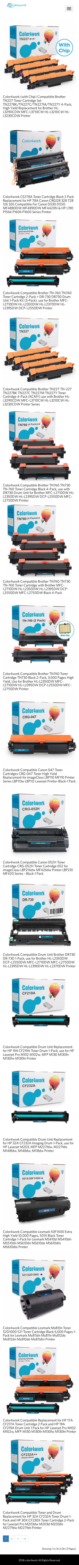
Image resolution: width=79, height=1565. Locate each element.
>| (25, 1538)
